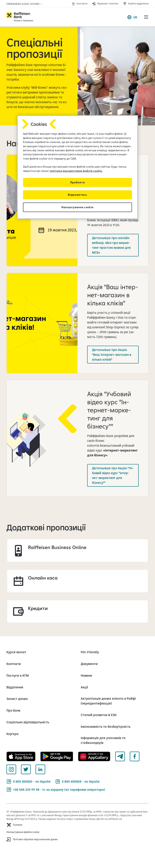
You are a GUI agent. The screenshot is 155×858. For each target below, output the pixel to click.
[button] (146, 17)
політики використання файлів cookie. (76, 171)
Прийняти (77, 182)
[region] (77, 167)
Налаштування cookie (77, 207)
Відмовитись (77, 194)
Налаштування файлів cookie (22, 832)
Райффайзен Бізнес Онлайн (23, 3)
